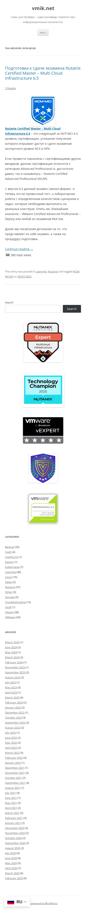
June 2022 (11, 738)
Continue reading (19, 249)
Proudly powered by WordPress (39, 903)
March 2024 (12, 657)
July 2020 (10, 853)
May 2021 (11, 803)
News (8, 582)
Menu (43, 32)
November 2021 (15, 773)
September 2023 (15, 672)
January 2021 (13, 823)
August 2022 (12, 727)
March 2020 (12, 873)
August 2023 (12, 677)
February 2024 (14, 662)
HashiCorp (11, 557)
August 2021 (12, 788)
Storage (10, 597)
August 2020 (12, 848)
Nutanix (53, 271)
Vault (8, 607)
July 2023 (10, 682)
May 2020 (11, 863)
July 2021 (10, 793)
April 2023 (11, 692)
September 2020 (15, 843)
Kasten (9, 562)
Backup (9, 547)
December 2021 (14, 768)
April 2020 (11, 868)
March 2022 (12, 753)
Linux (8, 577)
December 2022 (14, 712)
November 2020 (15, 833)
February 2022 (14, 758)
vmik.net (43, 8)
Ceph (8, 552)
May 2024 (11, 652)
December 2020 (14, 828)
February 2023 (14, 702)
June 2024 (11, 647)
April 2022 (11, 748)
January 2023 (13, 707)
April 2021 (11, 808)
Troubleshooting (15, 602)
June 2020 (11, 858)
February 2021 (14, 818)
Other (8, 592)
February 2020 (14, 878)
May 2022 (11, 743)
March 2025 (12, 642)
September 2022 (15, 722)
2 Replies (10, 88)
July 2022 (10, 732)
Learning (41, 271)
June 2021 (11, 798)
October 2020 (13, 838)
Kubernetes (12, 567)
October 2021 (13, 778)
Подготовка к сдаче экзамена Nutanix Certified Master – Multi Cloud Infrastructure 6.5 (43, 73)
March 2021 (12, 813)
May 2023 (11, 687)
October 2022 (13, 717)
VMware (10, 617)
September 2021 (15, 783)
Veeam (9, 612)
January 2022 (13, 763)
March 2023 (12, 697)
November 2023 (15, 667)
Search (9, 302)
